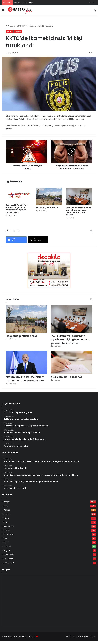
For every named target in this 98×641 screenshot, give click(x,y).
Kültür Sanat (8, 534)
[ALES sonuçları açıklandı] (71, 362)
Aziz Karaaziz (8, 555)
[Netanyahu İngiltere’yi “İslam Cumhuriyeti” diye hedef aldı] (26, 362)
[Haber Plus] (20, 10)
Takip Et (6, 569)
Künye (92, 636)
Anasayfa (11, 26)
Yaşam (6, 542)
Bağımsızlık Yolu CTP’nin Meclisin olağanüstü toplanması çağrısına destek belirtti (17, 209)
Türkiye (6, 530)
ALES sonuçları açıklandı (66, 377)
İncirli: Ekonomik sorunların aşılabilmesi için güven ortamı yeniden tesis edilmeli (78, 211)
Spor (5, 538)
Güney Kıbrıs (8, 526)
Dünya (6, 518)
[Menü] (3, 11)
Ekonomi (6, 514)
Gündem (6, 510)
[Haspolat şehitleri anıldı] (49, 196)
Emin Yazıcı (8, 559)
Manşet (18, 32)
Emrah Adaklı (8, 563)
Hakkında (85, 636)
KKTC (19, 26)
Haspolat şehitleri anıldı (23, 3)
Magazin (6, 551)
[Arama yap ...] (95, 11)
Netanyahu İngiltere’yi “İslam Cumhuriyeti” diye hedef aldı (25, 378)
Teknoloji (7, 546)
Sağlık (5, 522)
